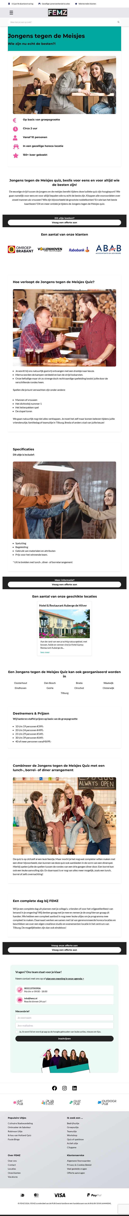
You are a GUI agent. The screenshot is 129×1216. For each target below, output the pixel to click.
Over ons (12, 1160)
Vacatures (13, 1176)
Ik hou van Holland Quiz (19, 1135)
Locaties (12, 1168)
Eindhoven (20, 687)
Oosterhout (20, 682)
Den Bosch (50, 682)
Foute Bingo (14, 1139)
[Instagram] (64, 1089)
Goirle (50, 687)
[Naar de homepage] (64, 12)
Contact (12, 1164)
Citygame (71, 1147)
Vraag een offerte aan (64, 222)
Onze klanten (14, 1172)
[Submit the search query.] (118, 22)
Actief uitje (72, 1143)
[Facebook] (54, 1089)
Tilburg (64, 692)
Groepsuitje (73, 1127)
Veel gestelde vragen (77, 1168)
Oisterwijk (108, 687)
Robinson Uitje (15, 1131)
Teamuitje (72, 1131)
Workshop (72, 1135)
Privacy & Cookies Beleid (79, 1164)
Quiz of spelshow (75, 1139)
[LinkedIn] (75, 1089)
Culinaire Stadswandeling (20, 1123)
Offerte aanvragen (76, 1172)
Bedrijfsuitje (73, 1123)
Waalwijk (108, 682)
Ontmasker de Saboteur (19, 1127)
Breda (79, 682)
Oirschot (79, 687)
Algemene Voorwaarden (79, 1160)
